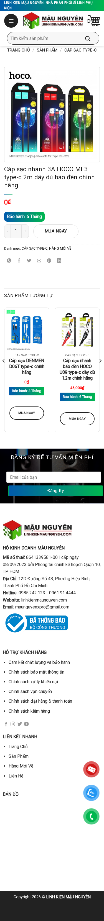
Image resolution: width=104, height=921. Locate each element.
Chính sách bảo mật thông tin (36, 672)
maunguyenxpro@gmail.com (42, 607)
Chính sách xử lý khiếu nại (33, 681)
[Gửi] (92, 38)
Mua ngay (56, 231)
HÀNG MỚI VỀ (60, 248)
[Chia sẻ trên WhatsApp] (9, 260)
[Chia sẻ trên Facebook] (19, 260)
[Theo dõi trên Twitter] (19, 724)
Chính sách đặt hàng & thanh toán (40, 701)
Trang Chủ (18, 746)
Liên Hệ (16, 776)
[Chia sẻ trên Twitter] (29, 260)
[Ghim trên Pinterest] (49, 260)
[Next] (100, 372)
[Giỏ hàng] (93, 21)
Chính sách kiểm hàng (29, 711)
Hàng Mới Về (21, 766)
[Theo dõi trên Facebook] (6, 724)
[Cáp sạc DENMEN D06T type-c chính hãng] (27, 330)
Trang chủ (18, 50)
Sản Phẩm (47, 50)
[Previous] (4, 372)
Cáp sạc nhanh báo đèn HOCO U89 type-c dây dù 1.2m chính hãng (77, 369)
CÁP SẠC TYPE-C (80, 50)
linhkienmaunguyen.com (44, 600)
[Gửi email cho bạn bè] (39, 260)
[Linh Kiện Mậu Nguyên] (53, 20)
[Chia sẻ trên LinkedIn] (59, 260)
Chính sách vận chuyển (30, 691)
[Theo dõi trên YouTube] (26, 724)
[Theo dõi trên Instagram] (13, 724)
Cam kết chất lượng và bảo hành (39, 662)
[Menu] (11, 20)
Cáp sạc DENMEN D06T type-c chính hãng (26, 366)
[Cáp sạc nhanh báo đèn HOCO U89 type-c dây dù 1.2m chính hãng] (77, 330)
